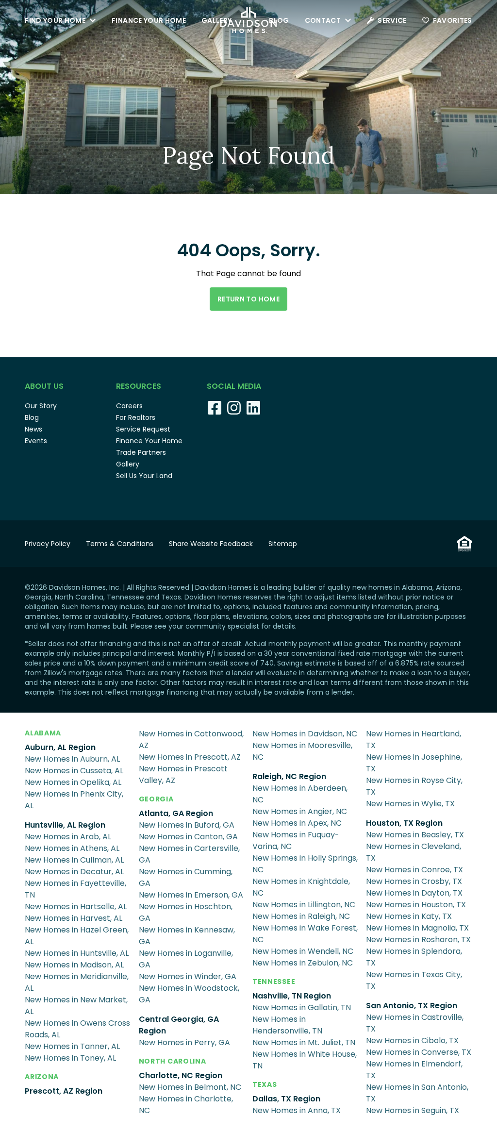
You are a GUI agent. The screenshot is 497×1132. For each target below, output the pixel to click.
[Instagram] (234, 408)
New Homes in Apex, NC (297, 823)
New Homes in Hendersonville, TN (287, 1025)
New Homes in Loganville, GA (186, 959)
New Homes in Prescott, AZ (190, 757)
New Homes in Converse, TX (418, 1052)
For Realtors (135, 417)
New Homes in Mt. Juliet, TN (303, 1042)
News (33, 429)
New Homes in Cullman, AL (74, 860)
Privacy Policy (47, 544)
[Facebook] (214, 408)
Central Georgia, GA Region (179, 1025)
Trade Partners (141, 452)
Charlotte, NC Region (180, 1075)
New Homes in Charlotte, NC (186, 1104)
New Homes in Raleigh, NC (301, 916)
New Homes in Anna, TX (296, 1110)
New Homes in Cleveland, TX (413, 852)
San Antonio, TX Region (411, 1005)
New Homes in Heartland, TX (413, 739)
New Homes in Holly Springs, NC (305, 863)
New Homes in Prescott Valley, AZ (183, 774)
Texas (264, 1084)
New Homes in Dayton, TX (414, 893)
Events (36, 441)
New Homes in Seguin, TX (412, 1110)
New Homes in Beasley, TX (415, 834)
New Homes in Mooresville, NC (302, 751)
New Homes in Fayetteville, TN (75, 889)
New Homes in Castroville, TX (415, 1023)
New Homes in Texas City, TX (414, 980)
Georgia (156, 799)
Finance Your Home (149, 20)
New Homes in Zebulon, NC (302, 962)
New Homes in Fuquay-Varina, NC (295, 840)
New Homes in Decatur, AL (74, 871)
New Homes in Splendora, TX (414, 957)
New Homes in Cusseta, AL (74, 770)
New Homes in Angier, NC (299, 811)
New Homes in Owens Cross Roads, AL (77, 1028)
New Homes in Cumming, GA (185, 877)
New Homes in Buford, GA (186, 825)
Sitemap (282, 544)
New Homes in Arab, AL (68, 836)
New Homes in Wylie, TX (410, 803)
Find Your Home (55, 20)
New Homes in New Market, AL (76, 1005)
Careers (129, 406)
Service (392, 20)
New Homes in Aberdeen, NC (300, 793)
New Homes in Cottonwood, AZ (191, 739)
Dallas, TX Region (286, 1098)
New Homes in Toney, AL (70, 1058)
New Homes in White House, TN (304, 1060)
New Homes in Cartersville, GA (189, 854)
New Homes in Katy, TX (409, 916)
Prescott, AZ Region (63, 1091)
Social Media (234, 386)
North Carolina (172, 1061)
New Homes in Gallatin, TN (301, 1007)
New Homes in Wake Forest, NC (305, 933)
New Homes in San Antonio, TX (417, 1093)
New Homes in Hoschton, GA (185, 912)
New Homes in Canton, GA (188, 836)
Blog (279, 20)
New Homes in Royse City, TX (414, 786)
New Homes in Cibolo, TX (412, 1040)
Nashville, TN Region (291, 995)
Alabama (43, 733)
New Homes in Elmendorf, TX (414, 1069)
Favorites (452, 20)
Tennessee (273, 981)
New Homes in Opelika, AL (73, 782)
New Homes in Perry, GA (184, 1042)
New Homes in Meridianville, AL (77, 982)
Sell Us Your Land (144, 476)
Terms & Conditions (119, 544)
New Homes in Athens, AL (72, 848)
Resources (138, 386)
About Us (44, 386)
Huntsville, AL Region (65, 825)
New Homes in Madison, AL (74, 964)
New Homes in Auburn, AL (72, 759)
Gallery (216, 20)
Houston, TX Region (404, 823)
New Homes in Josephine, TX (414, 762)
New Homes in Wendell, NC (302, 951)
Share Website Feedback (211, 544)
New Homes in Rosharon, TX (418, 939)
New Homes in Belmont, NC (190, 1087)
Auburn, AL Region (60, 747)
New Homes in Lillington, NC (303, 904)
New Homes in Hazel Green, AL (77, 935)
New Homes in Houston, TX (416, 904)
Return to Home (248, 299)
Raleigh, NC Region (289, 776)
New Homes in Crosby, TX (414, 881)
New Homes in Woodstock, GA (189, 993)
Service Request (143, 429)
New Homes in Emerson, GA (191, 894)
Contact (323, 20)
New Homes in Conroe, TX (414, 869)
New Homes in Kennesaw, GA (187, 935)
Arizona (42, 1077)
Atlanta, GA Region (176, 813)
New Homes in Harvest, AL (73, 918)
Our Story (41, 406)
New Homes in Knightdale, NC (301, 887)
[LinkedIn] (253, 408)
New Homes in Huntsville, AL (77, 953)
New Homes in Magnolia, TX (417, 927)
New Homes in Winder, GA (187, 976)
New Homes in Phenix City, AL (74, 799)
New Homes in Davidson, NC (304, 733)
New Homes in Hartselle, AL (76, 906)
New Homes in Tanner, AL (72, 1046)
